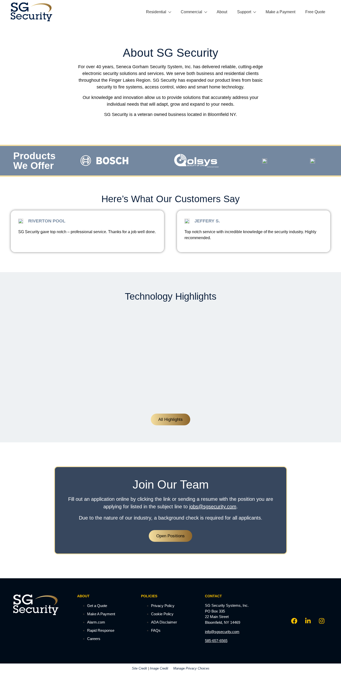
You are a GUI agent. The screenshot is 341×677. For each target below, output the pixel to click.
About (222, 12)
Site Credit (139, 668)
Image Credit (159, 668)
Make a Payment (280, 12)
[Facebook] (294, 621)
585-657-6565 (216, 641)
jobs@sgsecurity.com (212, 506)
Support (244, 12)
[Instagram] (321, 621)
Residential (156, 12)
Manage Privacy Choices (191, 668)
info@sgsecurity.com (222, 632)
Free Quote (315, 12)
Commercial (191, 12)
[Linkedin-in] (308, 621)
